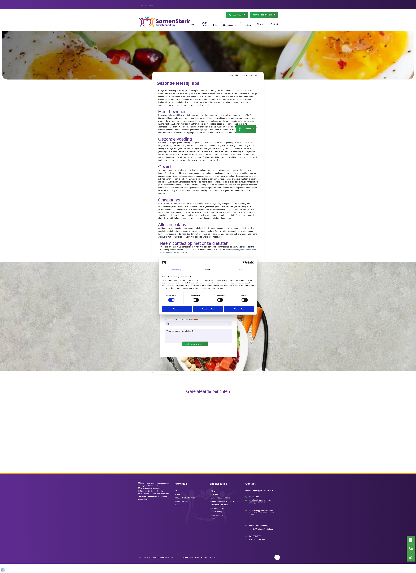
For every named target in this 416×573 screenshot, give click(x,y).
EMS (177, 505)
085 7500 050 (239, 15)
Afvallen (214, 491)
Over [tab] (240, 270)
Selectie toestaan (208, 309)
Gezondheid (234, 75)
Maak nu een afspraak (262, 15)
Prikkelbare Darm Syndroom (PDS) (224, 501)
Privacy (204, 557)
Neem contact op (246, 128)
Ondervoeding (216, 512)
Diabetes (214, 494)
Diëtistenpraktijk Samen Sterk (149, 491)
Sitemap (213, 557)
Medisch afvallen (146, 6)
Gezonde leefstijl (217, 508)
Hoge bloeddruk (217, 515)
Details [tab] (208, 270)
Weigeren (176, 309)
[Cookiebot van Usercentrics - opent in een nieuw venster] (244, 262)
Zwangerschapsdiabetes (220, 498)
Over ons (178, 491)
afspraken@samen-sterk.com (243, 250)
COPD (213, 519)
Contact (178, 494)
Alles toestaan (239, 309)
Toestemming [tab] (175, 270)
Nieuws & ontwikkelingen (185, 498)
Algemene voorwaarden (189, 557)
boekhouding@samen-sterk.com (261, 511)
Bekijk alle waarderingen (147, 496)
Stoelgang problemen (219, 505)
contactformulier (173, 253)
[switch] (196, 300)
